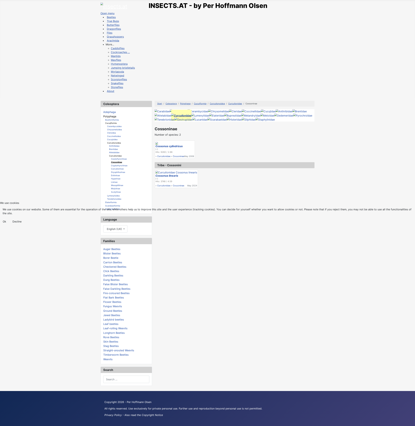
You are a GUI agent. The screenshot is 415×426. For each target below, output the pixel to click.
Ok (4, 221)
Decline (17, 221)
